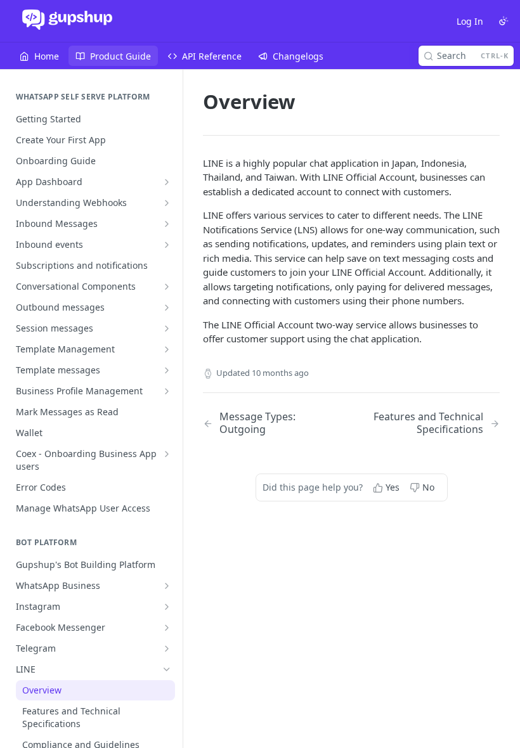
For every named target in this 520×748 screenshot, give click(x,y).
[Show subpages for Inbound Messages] (167, 224)
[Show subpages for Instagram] (167, 607)
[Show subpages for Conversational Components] (167, 286)
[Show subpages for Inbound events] (167, 245)
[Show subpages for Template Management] (167, 349)
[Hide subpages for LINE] (167, 669)
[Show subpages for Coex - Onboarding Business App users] (167, 454)
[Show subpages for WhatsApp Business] (167, 586)
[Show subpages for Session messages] (167, 328)
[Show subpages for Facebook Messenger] (167, 627)
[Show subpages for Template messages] (167, 370)
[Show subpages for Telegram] (167, 648)
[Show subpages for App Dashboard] (167, 182)
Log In (470, 21)
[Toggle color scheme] (503, 21)
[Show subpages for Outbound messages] (167, 307)
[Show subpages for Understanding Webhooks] (167, 203)
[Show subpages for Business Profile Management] (167, 391)
